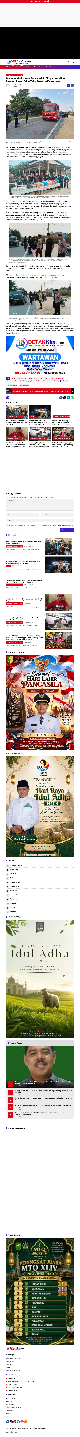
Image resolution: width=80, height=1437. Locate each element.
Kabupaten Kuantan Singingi (14, 75)
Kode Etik (9, 1401)
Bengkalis (13, 890)
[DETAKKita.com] (23, 62)
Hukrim (32, 416)
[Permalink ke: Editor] (8, 85)
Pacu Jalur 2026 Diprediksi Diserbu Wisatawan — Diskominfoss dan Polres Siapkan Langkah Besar (41, 1114)
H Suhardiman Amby (15, 1387)
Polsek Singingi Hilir (28, 381)
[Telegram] (68, 397)
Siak (11, 878)
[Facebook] (61, 397)
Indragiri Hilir (14, 886)
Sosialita (65, 381)
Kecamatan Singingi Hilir (55, 378)
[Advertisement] (40, 470)
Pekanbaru (14, 869)
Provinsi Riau (10, 1361)
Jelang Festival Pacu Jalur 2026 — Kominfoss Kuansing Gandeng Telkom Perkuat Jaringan (43, 1092)
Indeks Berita (10, 1398)
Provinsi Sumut (13, 1390)
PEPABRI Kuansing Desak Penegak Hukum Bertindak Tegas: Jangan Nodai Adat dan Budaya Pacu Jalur (15, 445)
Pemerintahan (13, 381)
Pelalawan (13, 874)
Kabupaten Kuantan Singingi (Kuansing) (21, 1381)
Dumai (12, 907)
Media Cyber (10, 1404)
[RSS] (25, 1421)
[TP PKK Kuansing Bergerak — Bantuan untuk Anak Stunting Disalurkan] (17, 412)
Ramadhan (48, 381)
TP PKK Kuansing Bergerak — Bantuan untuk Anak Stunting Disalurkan (16, 422)
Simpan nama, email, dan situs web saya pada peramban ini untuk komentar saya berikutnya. (41, 525)
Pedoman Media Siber (13, 1407)
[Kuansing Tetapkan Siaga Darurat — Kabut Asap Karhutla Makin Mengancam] (40, 434)
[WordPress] (18, 1421)
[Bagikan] (72, 85)
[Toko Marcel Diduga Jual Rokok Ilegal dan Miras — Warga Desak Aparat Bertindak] (40, 412)
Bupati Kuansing (13, 1384)
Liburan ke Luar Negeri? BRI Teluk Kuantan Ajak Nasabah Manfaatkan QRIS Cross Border (43, 1099)
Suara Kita (9, 1364)
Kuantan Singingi (16, 865)
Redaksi (8, 1413)
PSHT (39, 381)
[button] (68, 62)
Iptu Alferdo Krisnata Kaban (35, 378)
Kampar (13, 912)
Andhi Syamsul (18, 378)
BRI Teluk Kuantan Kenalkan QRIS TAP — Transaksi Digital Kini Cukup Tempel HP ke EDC (43, 1106)
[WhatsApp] (72, 397)
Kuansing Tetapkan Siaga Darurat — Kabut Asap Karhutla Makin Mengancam (39, 445)
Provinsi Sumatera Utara (14, 1370)
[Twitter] (64, 397)
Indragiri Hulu (15, 882)
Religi (57, 381)
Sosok (8, 1367)
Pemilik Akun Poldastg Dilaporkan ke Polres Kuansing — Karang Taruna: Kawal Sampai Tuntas (63, 422)
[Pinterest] (14, 1421)
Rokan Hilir (14, 895)
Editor (12, 84)
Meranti (13, 903)
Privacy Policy (10, 1410)
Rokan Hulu (14, 899)
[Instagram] (22, 1421)
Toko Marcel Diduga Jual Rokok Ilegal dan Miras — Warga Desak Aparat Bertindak (38, 422)
